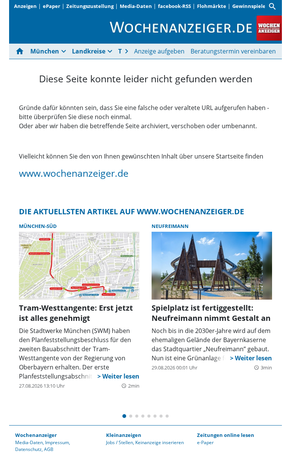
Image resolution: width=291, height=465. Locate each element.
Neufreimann (170, 226)
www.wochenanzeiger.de (73, 173)
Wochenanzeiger (36, 435)
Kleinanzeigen (123, 435)
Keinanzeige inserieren (159, 442)
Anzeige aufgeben (159, 51)
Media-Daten (136, 6)
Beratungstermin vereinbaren (233, 51)
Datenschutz (28, 449)
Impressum (57, 442)
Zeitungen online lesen (225, 435)
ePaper (51, 6)
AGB (48, 449)
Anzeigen (25, 6)
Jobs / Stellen (119, 442)
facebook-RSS (174, 6)
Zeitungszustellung (90, 6)
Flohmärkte (211, 6)
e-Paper (205, 442)
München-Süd (38, 226)
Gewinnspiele (249, 6)
